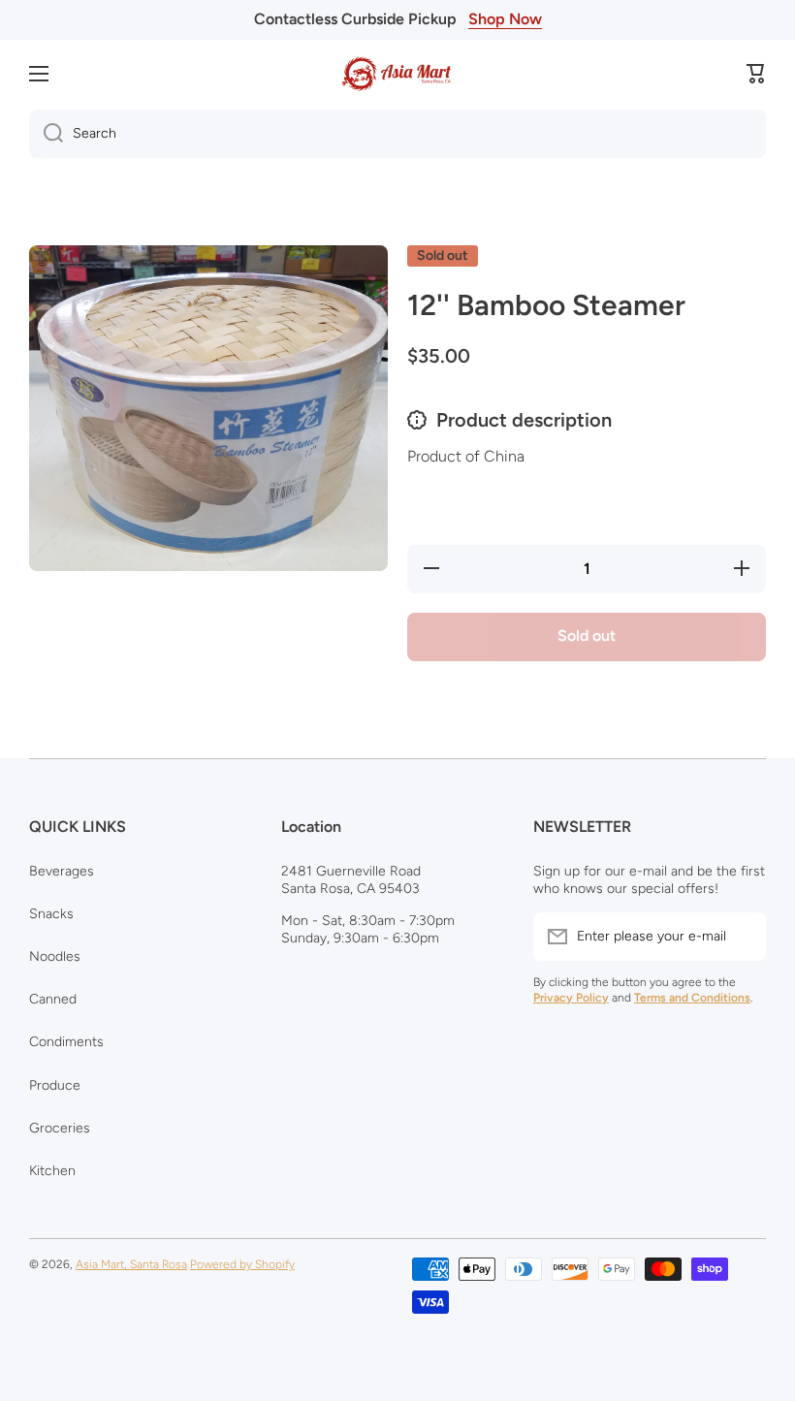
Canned (53, 999)
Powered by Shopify (242, 1264)
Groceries (59, 1128)
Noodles (54, 956)
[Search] (46, 134)
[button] (756, 73)
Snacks (51, 914)
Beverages (61, 871)
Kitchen (52, 1170)
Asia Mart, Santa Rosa (131, 1264)
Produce (54, 1085)
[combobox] (397, 134)
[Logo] (397, 73)
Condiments (66, 1042)
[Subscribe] (741, 936)
